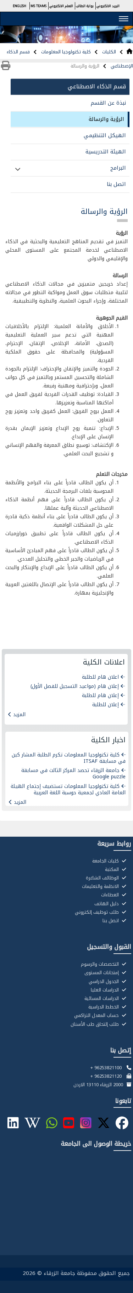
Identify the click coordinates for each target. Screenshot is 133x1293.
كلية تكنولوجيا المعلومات (65, 51)
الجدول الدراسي (104, 981)
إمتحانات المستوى (102, 973)
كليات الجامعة (106, 861)
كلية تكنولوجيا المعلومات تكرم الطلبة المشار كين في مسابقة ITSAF (69, 758)
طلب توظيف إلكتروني (97, 912)
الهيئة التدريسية (105, 152)
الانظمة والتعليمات (101, 886)
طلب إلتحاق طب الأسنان (95, 1024)
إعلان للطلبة (105, 704)
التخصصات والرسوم (100, 964)
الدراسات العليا (105, 990)
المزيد (19, 714)
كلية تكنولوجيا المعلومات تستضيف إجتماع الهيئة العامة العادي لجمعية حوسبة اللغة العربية (68, 789)
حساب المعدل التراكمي (97, 1015)
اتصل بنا (116, 184)
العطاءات (110, 895)
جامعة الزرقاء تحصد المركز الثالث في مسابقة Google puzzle (73, 774)
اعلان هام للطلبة (100, 677)
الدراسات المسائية (102, 998)
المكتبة (112, 869)
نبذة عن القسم (108, 103)
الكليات (108, 51)
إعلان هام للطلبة (100, 695)
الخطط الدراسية (104, 1007)
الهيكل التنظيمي (105, 135)
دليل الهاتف (107, 904)
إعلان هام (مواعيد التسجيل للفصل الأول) (75, 686)
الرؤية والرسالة (106, 119)
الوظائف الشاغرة (103, 878)
